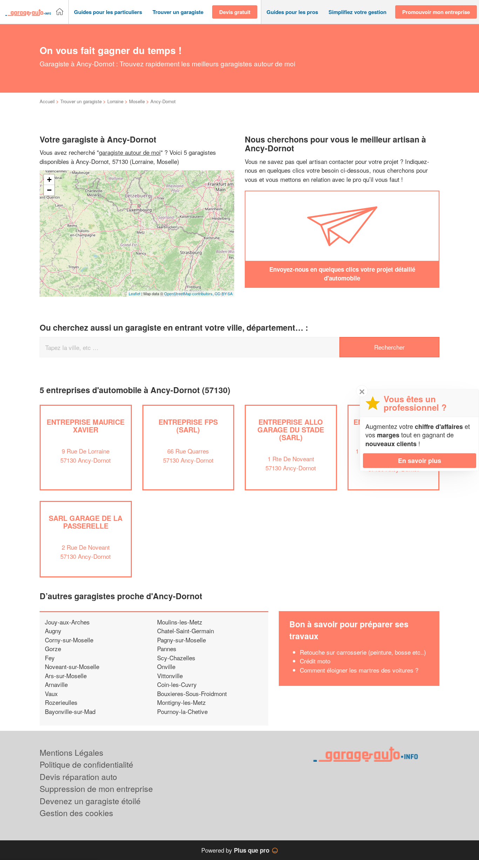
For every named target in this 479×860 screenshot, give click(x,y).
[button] (108, 12)
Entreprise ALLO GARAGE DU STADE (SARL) (290, 429)
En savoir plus (419, 460)
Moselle (137, 101)
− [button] (49, 190)
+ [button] (49, 179)
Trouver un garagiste (81, 101)
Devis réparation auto (78, 776)
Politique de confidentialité (86, 764)
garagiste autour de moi (130, 152)
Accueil (47, 101)
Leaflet (134, 293)
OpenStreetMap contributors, (189, 293)
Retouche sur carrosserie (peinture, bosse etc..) (363, 652)
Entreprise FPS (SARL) (188, 426)
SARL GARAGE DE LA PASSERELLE (85, 522)
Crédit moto (315, 660)
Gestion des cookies (76, 813)
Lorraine (115, 101)
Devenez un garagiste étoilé (90, 801)
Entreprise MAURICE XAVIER (85, 426)
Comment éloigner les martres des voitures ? (359, 670)
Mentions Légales (71, 752)
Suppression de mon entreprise (96, 788)
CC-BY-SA (223, 293)
